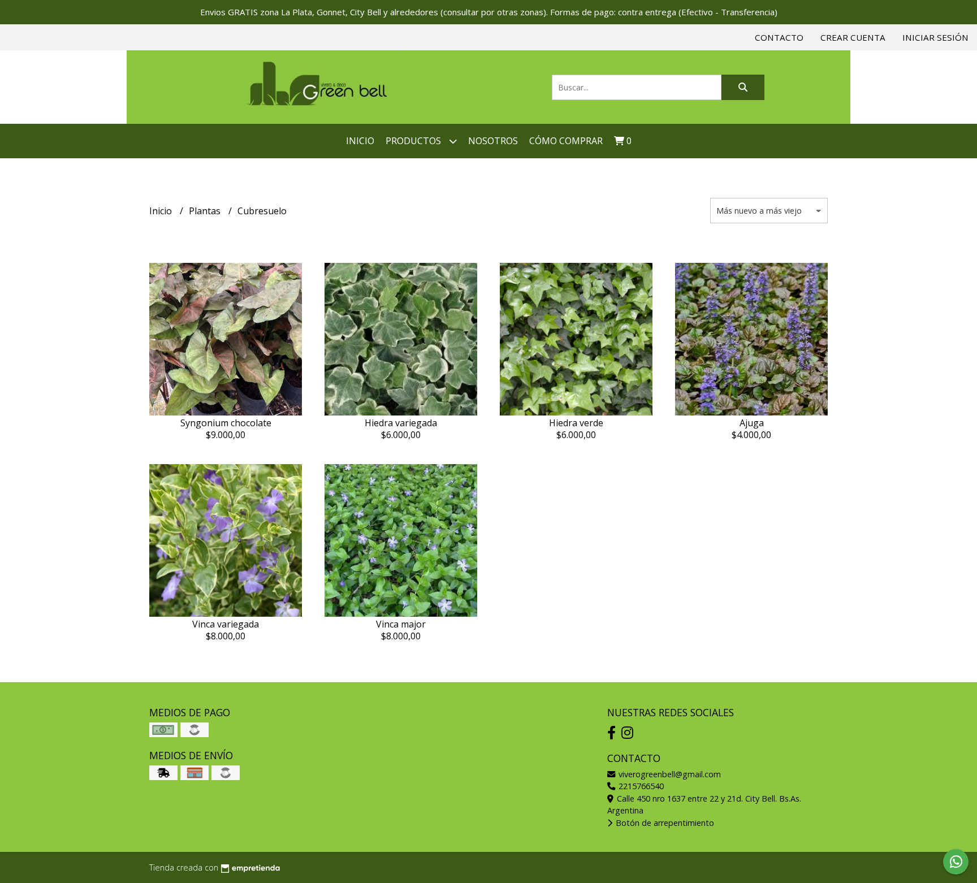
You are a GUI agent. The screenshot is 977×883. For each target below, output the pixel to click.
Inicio (360, 141)
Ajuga (752, 423)
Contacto (779, 37)
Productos (414, 141)
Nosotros (493, 141)
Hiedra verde (576, 423)
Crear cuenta (852, 37)
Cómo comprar (566, 141)
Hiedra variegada (401, 423)
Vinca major (401, 624)
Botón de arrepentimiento (663, 822)
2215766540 (640, 786)
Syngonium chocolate (225, 423)
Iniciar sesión (935, 37)
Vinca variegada (225, 624)
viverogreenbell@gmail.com (668, 774)
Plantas (206, 211)
